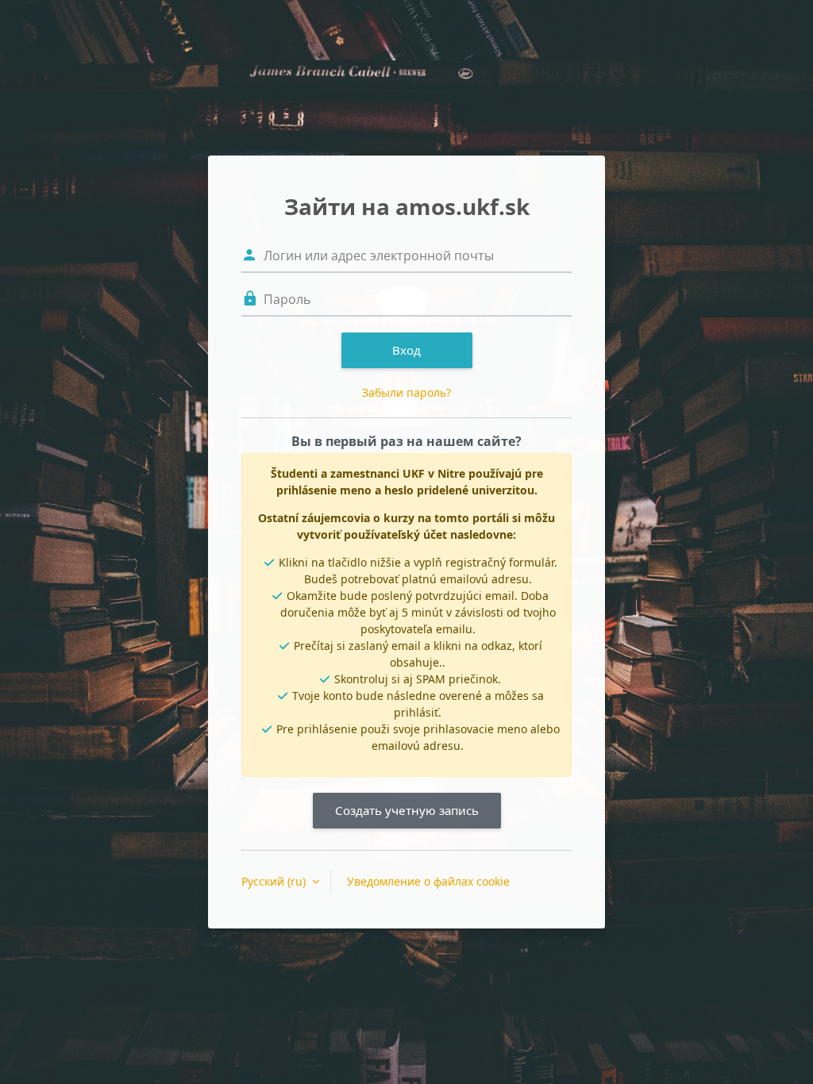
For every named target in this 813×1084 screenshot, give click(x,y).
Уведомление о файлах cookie (428, 881)
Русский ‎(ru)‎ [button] (275, 881)
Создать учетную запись (407, 810)
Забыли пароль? (406, 392)
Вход (406, 350)
